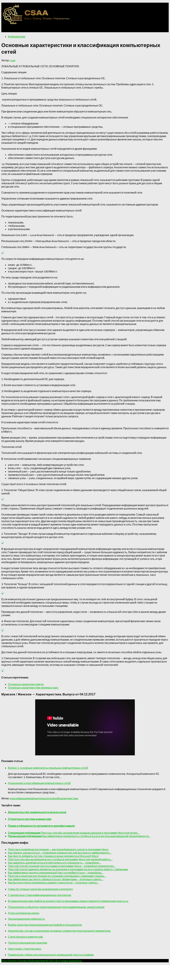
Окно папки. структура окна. (24, 948)
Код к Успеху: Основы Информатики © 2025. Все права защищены (41, 960)
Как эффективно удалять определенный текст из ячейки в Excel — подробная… (55, 872)
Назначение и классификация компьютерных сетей (39, 783)
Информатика (16, 36)
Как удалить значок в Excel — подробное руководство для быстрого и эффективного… (59, 852)
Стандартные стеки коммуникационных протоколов (39, 895)
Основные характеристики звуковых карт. (33, 687)
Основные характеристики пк (26, 684)
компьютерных (38, 798)
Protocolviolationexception (23, 912)
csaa (12, 60)
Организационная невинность (26, 918)
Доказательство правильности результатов (37, 812)
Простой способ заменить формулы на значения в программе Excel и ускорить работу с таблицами (68, 869)
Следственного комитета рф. (25, 936)
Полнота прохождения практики (27, 942)
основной (53, 798)
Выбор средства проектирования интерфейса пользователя (45, 924)
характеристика (68, 798)
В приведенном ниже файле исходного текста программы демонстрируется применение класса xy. (68, 901)
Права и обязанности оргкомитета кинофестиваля (41, 825)
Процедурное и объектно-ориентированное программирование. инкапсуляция (56, 907)
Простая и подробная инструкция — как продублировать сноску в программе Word (58, 849)
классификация (19, 798)
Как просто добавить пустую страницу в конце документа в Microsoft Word (53, 856)
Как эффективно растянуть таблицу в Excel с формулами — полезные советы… (55, 879)
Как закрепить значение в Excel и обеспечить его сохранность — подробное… (54, 862)
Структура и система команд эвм (29, 818)
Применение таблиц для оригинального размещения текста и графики (51, 954)
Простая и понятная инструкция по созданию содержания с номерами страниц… (57, 875)
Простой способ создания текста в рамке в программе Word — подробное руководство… (62, 865)
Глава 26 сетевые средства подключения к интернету (40, 889)
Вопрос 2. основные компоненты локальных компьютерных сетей (48, 767)
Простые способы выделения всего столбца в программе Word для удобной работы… (60, 859)
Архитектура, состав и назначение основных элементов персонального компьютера (59, 930)
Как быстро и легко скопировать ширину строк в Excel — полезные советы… (53, 882)
